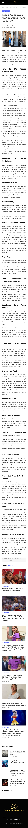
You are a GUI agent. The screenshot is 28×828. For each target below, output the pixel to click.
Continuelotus (19, 823)
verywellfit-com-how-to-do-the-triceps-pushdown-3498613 (11, 559)
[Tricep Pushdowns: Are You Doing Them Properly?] (14, 39)
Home (3, 7)
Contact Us (17, 819)
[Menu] (3, 2)
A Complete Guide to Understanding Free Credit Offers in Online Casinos (18, 781)
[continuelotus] (15, 2)
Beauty (21, 817)
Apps (15, 817)
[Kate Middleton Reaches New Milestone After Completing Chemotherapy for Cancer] (14, 663)
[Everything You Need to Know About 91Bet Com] (5, 763)
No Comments (15, 25)
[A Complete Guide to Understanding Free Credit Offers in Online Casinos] (5, 782)
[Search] (25, 2)
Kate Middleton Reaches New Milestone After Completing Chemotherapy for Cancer (12, 677)
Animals (10, 817)
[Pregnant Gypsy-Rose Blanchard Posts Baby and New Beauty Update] (14, 691)
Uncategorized (6, 11)
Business (9, 819)
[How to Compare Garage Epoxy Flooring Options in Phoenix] (5, 753)
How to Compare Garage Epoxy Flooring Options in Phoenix (17, 752)
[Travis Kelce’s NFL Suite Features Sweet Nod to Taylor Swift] (14, 576)
